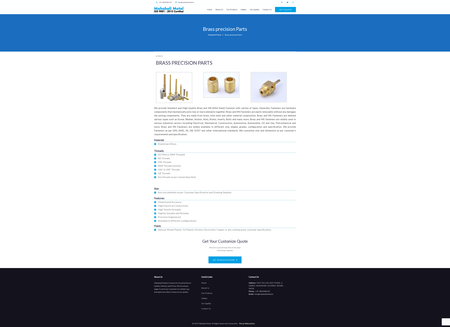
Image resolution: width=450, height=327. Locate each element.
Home (209, 9)
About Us (219, 9)
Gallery (243, 9)
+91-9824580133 (262, 291)
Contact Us (267, 9)
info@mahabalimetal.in (263, 294)
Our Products (231, 9)
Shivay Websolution (247, 323)
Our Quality (254, 9)
